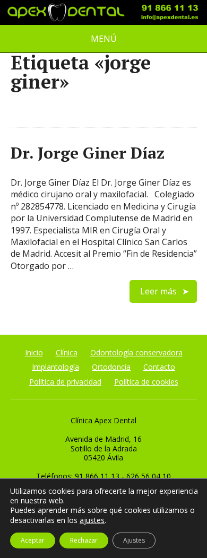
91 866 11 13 (97, 476)
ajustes (92, 520)
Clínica (66, 352)
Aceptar (33, 540)
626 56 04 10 (148, 476)
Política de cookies (146, 382)
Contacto (159, 367)
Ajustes (134, 540)
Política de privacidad (65, 382)
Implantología (55, 367)
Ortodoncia (111, 367)
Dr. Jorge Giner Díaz (88, 152)
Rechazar (84, 540)
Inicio (34, 352)
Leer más (158, 291)
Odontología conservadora (136, 352)
